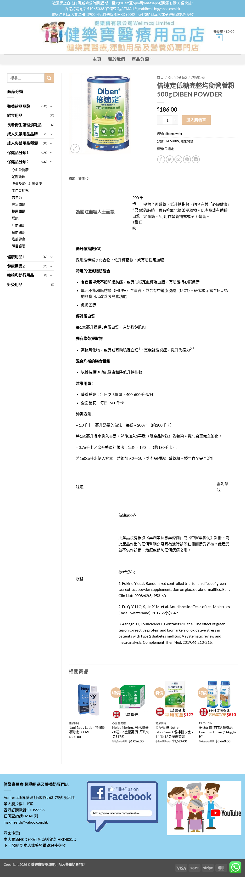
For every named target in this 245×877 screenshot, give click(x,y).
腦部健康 (18, 239)
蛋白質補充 (20, 190)
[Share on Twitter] (170, 159)
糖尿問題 (18, 211)
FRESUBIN (172, 141)
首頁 (160, 78)
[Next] (237, 718)
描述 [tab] (72, 178)
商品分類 (140, 59)
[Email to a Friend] (178, 159)
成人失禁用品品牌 (22, 133)
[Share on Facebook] (161, 159)
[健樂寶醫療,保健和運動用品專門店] (122, 36)
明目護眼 (18, 246)
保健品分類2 (17, 161)
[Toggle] (51, 106)
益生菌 (17, 197)
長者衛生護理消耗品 (24, 124)
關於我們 (116, 59)
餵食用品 (14, 115)
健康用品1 (16, 256)
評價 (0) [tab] (84, 178)
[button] (227, 36)
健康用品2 (16, 266)
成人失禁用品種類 (22, 143)
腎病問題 (18, 232)
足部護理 (18, 177)
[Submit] (49, 78)
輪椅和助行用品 (20, 275)
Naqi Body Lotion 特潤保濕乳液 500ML (87, 729)
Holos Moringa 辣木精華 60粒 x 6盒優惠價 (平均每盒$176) (131, 731)
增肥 (15, 218)
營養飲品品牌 (18, 106)
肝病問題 (18, 225)
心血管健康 (20, 170)
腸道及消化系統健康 (27, 184)
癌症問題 (18, 204)
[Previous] (68, 718)
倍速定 (169, 149)
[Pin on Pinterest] (187, 159)
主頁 (97, 59)
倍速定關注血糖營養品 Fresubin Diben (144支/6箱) (217, 731)
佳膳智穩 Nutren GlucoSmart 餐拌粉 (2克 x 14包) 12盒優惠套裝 (174, 731)
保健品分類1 (17, 152)
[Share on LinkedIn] (196, 159)
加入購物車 (196, 120)
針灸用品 (14, 284)
